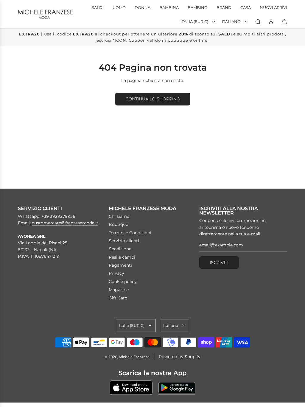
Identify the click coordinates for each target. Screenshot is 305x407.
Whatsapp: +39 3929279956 (46, 216)
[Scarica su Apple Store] (131, 387)
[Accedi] (271, 21)
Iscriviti (219, 262)
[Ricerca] (257, 21)
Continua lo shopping (152, 99)
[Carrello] (284, 21)
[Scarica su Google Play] (176, 387)
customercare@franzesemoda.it (65, 223)
